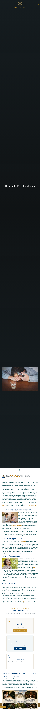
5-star (23, 601)
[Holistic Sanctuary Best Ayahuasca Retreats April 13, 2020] (39, 705)
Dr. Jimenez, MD (17, 476)
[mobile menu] (38, 4)
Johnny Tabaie (8, 472)
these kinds (23, 541)
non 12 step (17, 535)
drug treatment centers (16, 525)
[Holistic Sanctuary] (20, 3)
